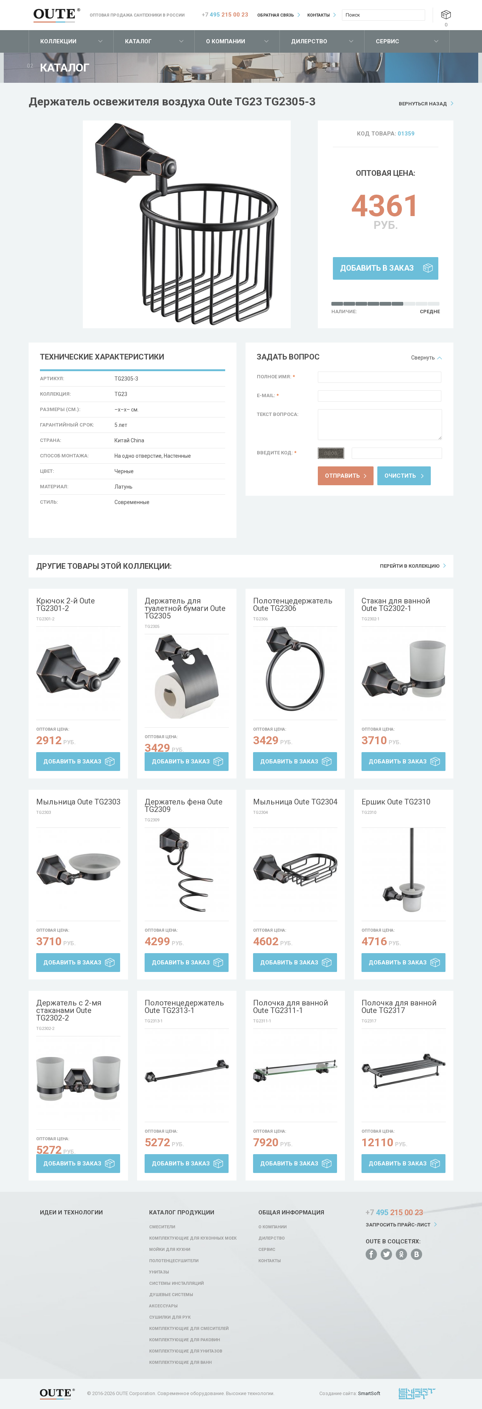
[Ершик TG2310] (404, 870)
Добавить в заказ (377, 268)
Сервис (387, 41)
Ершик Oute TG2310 (396, 801)
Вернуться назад (423, 104)
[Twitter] (386, 1254)
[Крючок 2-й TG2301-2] (78, 669)
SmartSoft (369, 1393)
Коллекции (58, 41)
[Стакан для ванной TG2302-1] (404, 669)
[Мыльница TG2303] (78, 870)
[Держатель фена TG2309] (187, 870)
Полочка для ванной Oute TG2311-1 (290, 1006)
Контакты (318, 15)
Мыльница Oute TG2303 (78, 801)
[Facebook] (371, 1254)
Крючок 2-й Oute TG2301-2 (65, 604)
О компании (225, 41)
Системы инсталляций (176, 1283)
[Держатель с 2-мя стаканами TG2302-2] (78, 1078)
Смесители (162, 1227)
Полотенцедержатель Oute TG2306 (293, 604)
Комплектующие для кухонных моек (192, 1238)
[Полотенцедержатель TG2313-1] (187, 1071)
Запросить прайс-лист (398, 1225)
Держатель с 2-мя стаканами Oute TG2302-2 (68, 1010)
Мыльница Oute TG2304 (295, 801)
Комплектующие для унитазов (185, 1351)
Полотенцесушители (173, 1260)
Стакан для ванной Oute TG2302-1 (396, 604)
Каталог (138, 41)
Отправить (342, 475)
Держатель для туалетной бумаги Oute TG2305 (185, 608)
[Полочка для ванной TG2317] (404, 1071)
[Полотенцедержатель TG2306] (295, 669)
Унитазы (159, 1272)
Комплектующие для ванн (180, 1362)
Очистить (400, 475)
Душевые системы (171, 1294)
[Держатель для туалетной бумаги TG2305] (187, 676)
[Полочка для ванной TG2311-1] (295, 1071)
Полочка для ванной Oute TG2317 (399, 1006)
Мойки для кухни (169, 1249)
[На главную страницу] (57, 15)
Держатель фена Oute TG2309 (184, 805)
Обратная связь (275, 15)
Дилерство (309, 41)
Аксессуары (163, 1306)
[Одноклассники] (401, 1254)
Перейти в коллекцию (409, 566)
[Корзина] (446, 14)
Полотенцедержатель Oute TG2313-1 (184, 1006)
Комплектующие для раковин (184, 1339)
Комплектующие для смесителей (189, 1328)
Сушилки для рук (170, 1317)
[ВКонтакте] (416, 1254)
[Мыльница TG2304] (295, 870)
